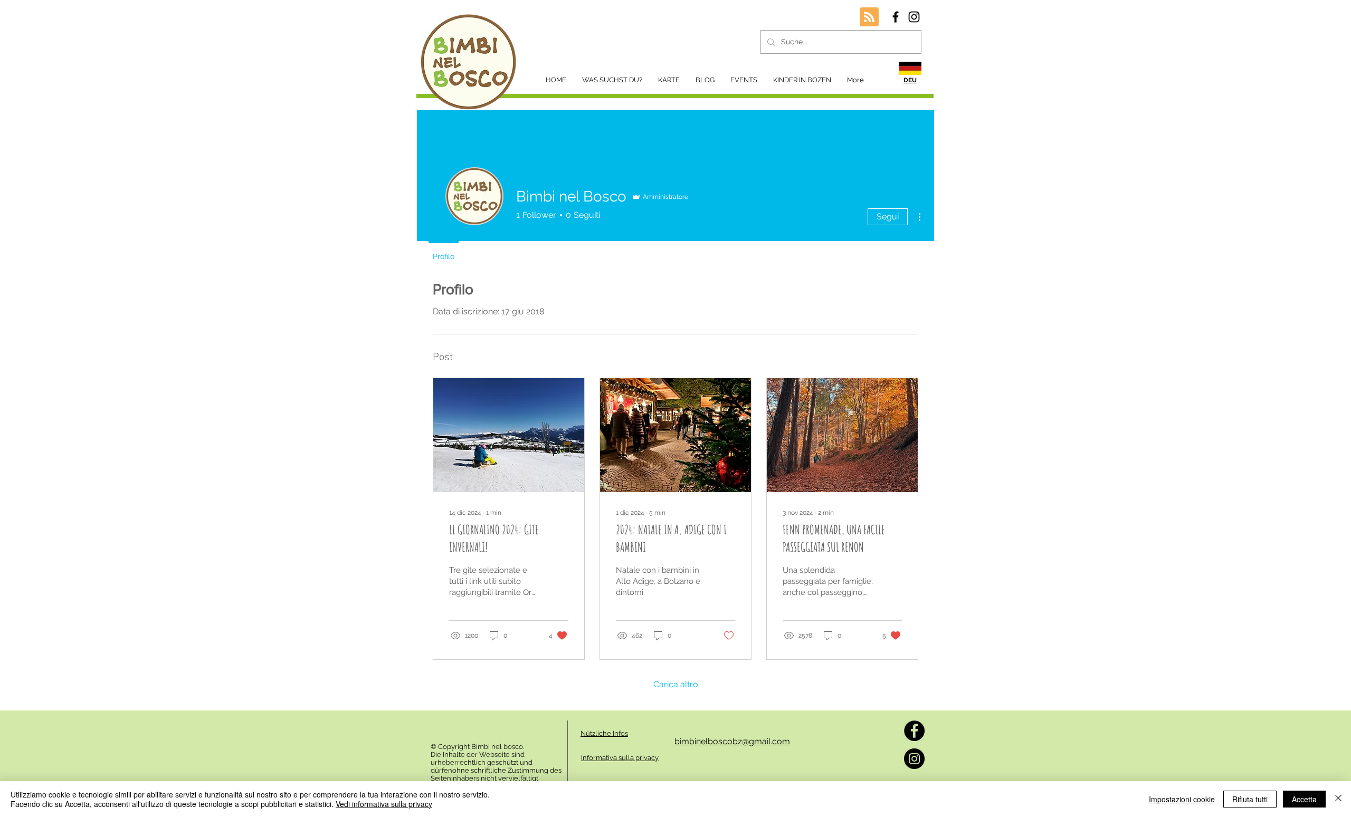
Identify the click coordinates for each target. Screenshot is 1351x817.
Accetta (1304, 799)
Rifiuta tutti (1250, 799)
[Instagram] (914, 758)
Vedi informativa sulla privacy (384, 804)
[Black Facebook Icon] (895, 16)
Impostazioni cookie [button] (1182, 799)
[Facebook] (914, 730)
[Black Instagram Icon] (914, 16)
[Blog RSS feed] (869, 17)
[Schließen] (1338, 799)
